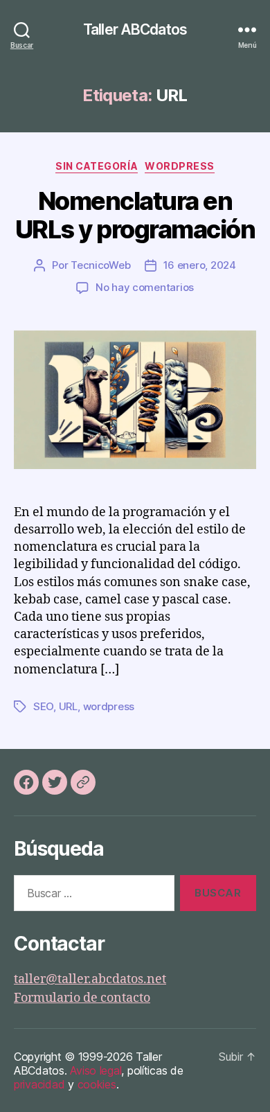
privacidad (39, 1084)
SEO (43, 706)
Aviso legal (95, 1070)
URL (68, 706)
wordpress (109, 706)
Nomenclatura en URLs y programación (135, 215)
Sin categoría (96, 166)
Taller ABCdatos (135, 29)
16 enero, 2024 (199, 265)
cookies (97, 1084)
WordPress (180, 166)
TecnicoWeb (100, 265)
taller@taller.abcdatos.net (90, 979)
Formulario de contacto (82, 998)
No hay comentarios (145, 287)
